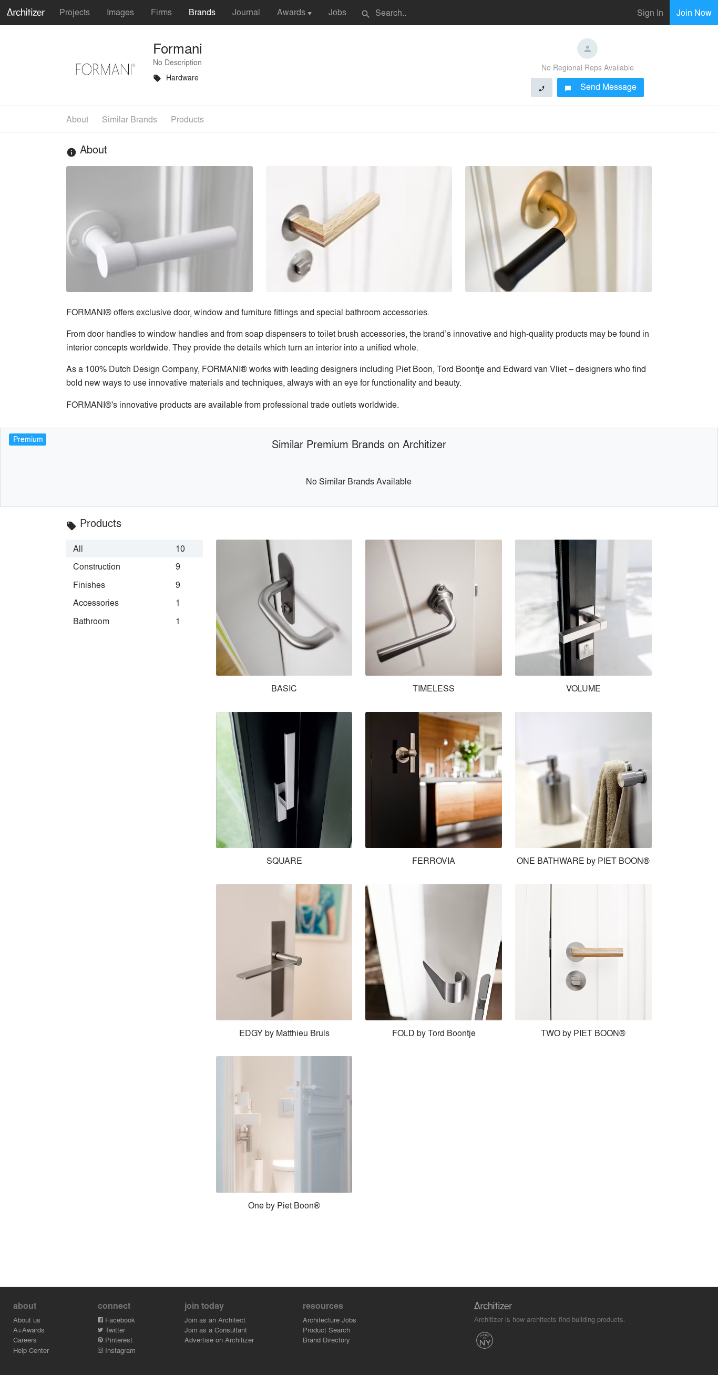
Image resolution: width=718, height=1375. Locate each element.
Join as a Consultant (215, 1330)
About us (26, 1320)
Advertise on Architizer (219, 1340)
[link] (134, 548)
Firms (161, 12)
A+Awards (29, 1330)
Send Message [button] (601, 86)
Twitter (114, 1330)
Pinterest (117, 1340)
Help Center (31, 1350)
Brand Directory (326, 1340)
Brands (202, 12)
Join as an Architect (214, 1320)
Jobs (337, 12)
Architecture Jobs (329, 1320)
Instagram (119, 1350)
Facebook (119, 1320)
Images (120, 12)
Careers (25, 1340)
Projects (74, 12)
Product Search (326, 1330)
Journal (246, 12)
